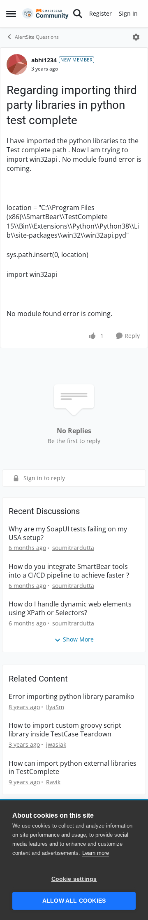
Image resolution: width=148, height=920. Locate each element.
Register (100, 13)
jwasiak (56, 744)
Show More (78, 639)
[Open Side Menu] (11, 13)
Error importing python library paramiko (71, 696)
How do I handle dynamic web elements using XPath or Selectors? (70, 608)
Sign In (128, 13)
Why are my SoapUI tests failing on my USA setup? (68, 533)
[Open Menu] (136, 37)
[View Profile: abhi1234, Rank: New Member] (17, 64)
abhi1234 (44, 60)
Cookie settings (74, 879)
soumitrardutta (73, 548)
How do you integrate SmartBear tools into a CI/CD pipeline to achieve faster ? (69, 571)
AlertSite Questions (37, 36)
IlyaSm (55, 707)
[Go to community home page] (45, 13)
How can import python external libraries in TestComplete (72, 767)
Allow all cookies (74, 901)
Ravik (53, 782)
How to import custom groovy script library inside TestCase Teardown (65, 729)
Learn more (95, 853)
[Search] (78, 14)
